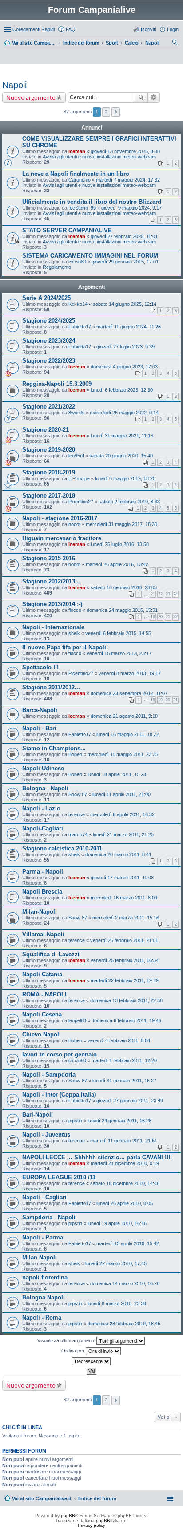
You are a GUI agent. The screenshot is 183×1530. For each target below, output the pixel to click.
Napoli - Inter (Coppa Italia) (59, 1094)
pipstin (75, 1120)
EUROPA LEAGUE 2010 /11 (58, 1177)
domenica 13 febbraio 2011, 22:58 (126, 1000)
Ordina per (73, 1350)
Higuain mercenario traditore (61, 538)
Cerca (141, 97)
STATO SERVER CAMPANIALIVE (67, 230)
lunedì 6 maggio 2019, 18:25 (125, 478)
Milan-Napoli (39, 911)
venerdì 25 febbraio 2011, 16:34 (125, 960)
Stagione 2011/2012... (51, 687)
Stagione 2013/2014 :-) (52, 604)
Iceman (76, 151)
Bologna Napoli (43, 1297)
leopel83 (77, 1020)
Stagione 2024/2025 (48, 320)
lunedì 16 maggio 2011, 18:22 (127, 734)
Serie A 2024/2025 (46, 298)
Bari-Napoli (37, 1114)
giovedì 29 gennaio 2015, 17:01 (125, 261)
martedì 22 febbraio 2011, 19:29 (125, 980)
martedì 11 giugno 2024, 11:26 (128, 326)
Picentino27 (80, 501)
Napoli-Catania (42, 974)
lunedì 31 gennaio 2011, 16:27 (124, 1080)
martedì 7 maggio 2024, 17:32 (128, 179)
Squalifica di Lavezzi (51, 954)
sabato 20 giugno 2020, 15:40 (121, 455)
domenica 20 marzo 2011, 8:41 (118, 854)
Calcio (132, 42)
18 (153, 700)
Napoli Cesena (42, 1014)
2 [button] (106, 111)
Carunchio (79, 179)
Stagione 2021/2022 (48, 406)
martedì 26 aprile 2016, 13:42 (117, 564)
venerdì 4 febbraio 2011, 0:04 (119, 1040)
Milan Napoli (39, 1257)
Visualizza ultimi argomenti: (66, 1340)
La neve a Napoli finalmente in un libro (75, 173)
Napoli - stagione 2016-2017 (59, 518)
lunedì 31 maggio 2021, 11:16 (122, 435)
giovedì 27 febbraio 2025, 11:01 (124, 236)
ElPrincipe (79, 478)
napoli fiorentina (45, 1277)
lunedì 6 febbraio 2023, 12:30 (122, 390)
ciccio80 (77, 261)
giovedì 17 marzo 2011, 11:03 (122, 877)
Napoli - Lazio (41, 808)
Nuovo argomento (31, 97)
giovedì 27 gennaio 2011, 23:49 (129, 1100)
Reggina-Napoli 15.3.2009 (57, 383)
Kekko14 (78, 304)
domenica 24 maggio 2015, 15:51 (122, 610)
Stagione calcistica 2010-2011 (62, 848)
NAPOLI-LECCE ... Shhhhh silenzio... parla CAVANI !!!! (97, 1157)
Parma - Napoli (42, 871)
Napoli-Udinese (43, 768)
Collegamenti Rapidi (33, 29)
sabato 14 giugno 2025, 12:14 (124, 304)
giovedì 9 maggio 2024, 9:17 (131, 207)
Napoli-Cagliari (42, 828)
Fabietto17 (79, 326)
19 (153, 617)
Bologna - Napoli (45, 788)
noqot (74, 524)
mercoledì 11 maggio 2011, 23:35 (123, 754)
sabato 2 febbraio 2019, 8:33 (129, 501)
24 (175, 594)
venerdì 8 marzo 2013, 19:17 (130, 673)
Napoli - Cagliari (44, 1197)
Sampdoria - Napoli (49, 1217)
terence (76, 814)
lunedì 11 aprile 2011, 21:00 (121, 794)
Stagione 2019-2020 (48, 449)
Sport (112, 42)
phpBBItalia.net (112, 1520)
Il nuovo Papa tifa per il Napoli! (65, 647)
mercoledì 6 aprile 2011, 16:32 (122, 814)
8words (76, 412)
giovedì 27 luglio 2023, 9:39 (125, 346)
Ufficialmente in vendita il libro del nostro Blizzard (91, 201)
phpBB (68, 1515)
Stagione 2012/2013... (51, 581)
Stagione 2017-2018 (48, 495)
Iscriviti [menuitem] (148, 29)
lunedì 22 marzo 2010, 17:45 (116, 1263)
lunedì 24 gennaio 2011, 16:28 (119, 1120)
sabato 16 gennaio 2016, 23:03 (124, 587)
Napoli (152, 42)
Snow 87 (77, 794)
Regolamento (57, 267)
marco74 (78, 834)
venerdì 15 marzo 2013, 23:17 (119, 653)
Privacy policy (91, 1525)
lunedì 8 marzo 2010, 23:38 (117, 1303)
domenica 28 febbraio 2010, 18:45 (124, 1323)
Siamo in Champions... (54, 748)
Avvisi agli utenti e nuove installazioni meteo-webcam (99, 156)
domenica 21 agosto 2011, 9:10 (124, 716)
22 (160, 594)
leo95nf (76, 455)
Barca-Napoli (39, 710)
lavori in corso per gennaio (59, 1054)
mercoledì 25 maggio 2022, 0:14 (124, 412)
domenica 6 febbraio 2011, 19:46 (126, 1020)
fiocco (74, 610)
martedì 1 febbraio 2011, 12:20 (124, 1060)
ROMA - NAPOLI (44, 994)
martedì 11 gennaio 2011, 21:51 (123, 1140)
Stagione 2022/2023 (48, 360)
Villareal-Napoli (43, 934)
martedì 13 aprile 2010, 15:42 (127, 1243)
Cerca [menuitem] (175, 43)
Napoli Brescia (42, 891)
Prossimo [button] (115, 112)
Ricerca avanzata (154, 97)
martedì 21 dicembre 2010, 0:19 (125, 1163)
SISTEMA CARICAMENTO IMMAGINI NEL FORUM (90, 255)
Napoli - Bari (39, 728)
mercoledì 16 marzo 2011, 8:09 (124, 897)
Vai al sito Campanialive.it (34, 42)
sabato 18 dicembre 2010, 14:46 (124, 1183)
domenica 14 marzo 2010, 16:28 (124, 1283)
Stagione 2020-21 (45, 429)
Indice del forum (81, 42)
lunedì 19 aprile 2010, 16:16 (117, 1223)
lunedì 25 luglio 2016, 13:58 (120, 544)
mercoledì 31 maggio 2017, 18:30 (121, 524)
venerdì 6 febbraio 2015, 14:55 (118, 633)
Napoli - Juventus (46, 1134)
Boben (75, 754)
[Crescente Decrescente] (91, 1361)
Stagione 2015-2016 (48, 558)
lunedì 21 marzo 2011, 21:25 (123, 834)
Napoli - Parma (42, 1237)
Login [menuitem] (173, 29)
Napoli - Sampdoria (49, 1074)
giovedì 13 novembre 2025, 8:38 (125, 151)
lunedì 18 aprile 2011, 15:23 (117, 774)
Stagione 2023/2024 (48, 340)
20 (160, 617)
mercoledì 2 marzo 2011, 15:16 (125, 917)
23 (168, 594)
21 (153, 594)
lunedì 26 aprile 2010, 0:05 (124, 1203)
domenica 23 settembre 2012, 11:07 (129, 693)
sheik (74, 633)
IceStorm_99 (82, 207)
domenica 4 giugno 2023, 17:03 (124, 366)
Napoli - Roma (41, 1317)
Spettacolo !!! (40, 667)
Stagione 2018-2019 (48, 472)
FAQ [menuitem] (71, 29)
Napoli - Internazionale (53, 627)
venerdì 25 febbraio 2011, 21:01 (124, 940)
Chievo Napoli (41, 1034)
